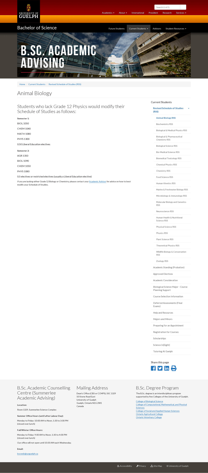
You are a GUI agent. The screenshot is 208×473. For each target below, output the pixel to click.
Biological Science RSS (166, 146)
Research (168, 13)
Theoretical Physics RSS (167, 245)
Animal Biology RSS (170, 118)
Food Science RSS (164, 177)
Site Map (158, 467)
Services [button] (182, 13)
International (138, 12)
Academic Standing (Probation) (168, 267)
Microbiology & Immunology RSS (171, 195)
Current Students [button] (138, 28)
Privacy (143, 467)
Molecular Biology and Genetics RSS (171, 203)
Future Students (117, 28)
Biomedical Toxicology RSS (169, 158)
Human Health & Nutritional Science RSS (169, 219)
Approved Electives (163, 273)
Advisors (157, 28)
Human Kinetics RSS (166, 183)
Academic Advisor (97, 181)
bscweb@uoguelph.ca (27, 453)
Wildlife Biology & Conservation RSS (171, 253)
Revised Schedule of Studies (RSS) (65, 84)
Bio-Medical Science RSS (168, 152)
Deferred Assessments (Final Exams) (167, 304)
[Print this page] (173, 368)
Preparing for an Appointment (168, 325)
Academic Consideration (165, 280)
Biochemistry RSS (164, 124)
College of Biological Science (149, 401)
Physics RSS (162, 233)
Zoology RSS (162, 261)
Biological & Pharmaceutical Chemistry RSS (169, 138)
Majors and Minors (162, 319)
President (153, 12)
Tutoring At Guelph (163, 351)
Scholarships (159, 338)
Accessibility (126, 467)
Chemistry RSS (163, 170)
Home (22, 84)
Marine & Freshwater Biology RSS (172, 189)
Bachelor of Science (37, 27)
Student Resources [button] (175, 28)
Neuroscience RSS (165, 211)
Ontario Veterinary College (149, 417)
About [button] (124, 13)
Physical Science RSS (166, 226)
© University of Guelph (178, 466)
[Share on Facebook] (153, 368)
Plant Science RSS (164, 239)
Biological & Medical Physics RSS (171, 130)
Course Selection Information (168, 296)
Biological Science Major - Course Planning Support (170, 288)
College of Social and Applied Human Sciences (158, 411)
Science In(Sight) (161, 345)
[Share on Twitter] (160, 368)
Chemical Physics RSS (166, 164)
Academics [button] (109, 13)
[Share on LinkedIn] (166, 368)
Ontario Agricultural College (149, 414)
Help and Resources (163, 312)
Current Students (36, 84)
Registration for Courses (166, 332)
